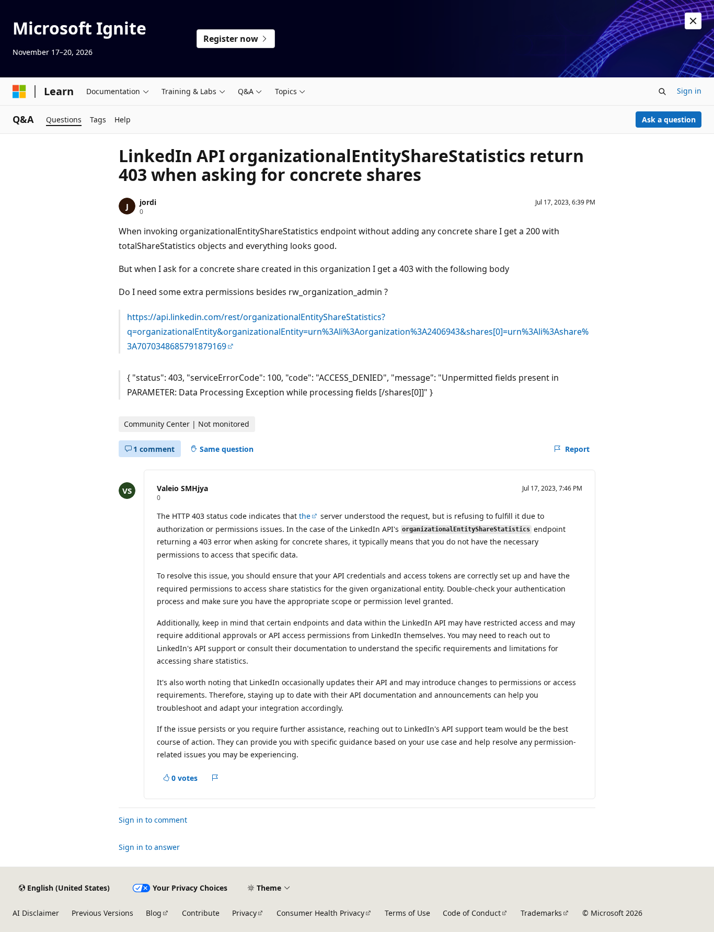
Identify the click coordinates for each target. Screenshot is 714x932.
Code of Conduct (472, 913)
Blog (154, 913)
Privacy (244, 913)
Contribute (201, 913)
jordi (148, 202)
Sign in (689, 91)
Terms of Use (407, 913)
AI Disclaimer (36, 913)
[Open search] (662, 91)
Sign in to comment (153, 820)
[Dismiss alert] (693, 21)
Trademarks (541, 913)
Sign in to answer (149, 847)
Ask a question (669, 119)
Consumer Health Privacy (320, 913)
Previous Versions (102, 913)
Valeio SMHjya (182, 488)
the (304, 516)
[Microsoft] (19, 91)
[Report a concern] (215, 778)
